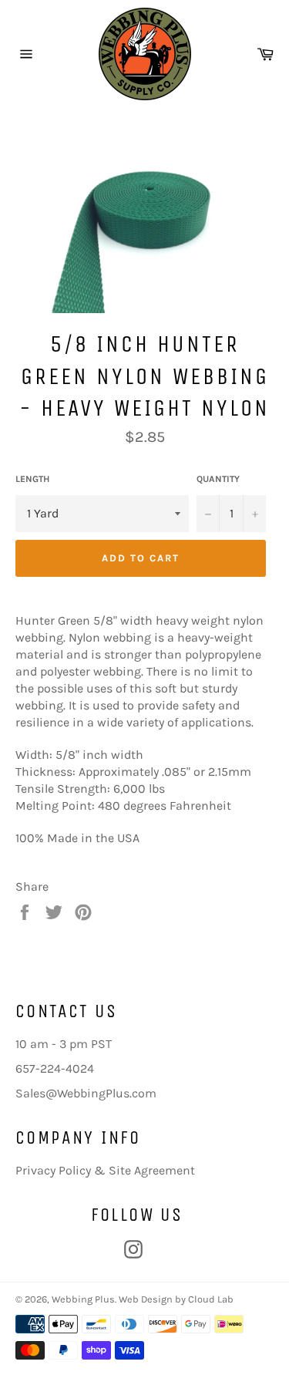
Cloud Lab (211, 1299)
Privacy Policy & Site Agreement (105, 1170)
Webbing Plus (83, 1299)
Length (32, 478)
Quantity (218, 478)
